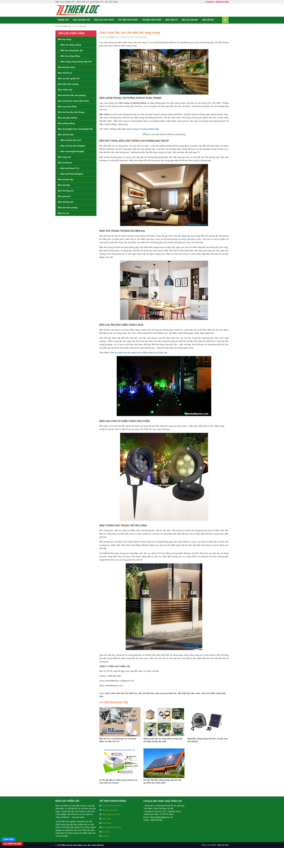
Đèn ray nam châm (67, 106)
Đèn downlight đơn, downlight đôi (75, 129)
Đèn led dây (64, 185)
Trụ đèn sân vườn (151, 20)
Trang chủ (63, 20)
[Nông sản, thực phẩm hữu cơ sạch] (77, 10)
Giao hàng (106, 819)
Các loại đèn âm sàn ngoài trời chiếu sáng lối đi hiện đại (138, 352)
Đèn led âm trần (66, 134)
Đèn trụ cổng (64, 39)
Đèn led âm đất (190, 20)
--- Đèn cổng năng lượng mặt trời (75, 61)
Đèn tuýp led (64, 157)
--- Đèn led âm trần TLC (69, 140)
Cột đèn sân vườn (128, 20)
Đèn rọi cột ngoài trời (69, 78)
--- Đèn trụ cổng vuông (69, 45)
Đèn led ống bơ (66, 190)
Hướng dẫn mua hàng (111, 827)
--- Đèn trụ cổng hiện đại (70, 50)
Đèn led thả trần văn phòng (72, 95)
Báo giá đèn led (81, 20)
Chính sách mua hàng (111, 806)
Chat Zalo (9, 839)
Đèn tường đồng (66, 123)
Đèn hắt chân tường (68, 84)
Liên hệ (105, 836)
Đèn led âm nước (66, 67)
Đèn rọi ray (63, 213)
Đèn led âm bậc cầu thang (71, 112)
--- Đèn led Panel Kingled (70, 174)
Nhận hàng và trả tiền (111, 814)
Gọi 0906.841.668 (12, 843)
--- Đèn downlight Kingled (71, 151)
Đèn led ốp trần (66, 179)
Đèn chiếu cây (65, 89)
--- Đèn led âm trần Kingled (71, 146)
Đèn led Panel (65, 162)
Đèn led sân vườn (104, 20)
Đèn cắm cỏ (171, 20)
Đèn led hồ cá (65, 73)
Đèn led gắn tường (67, 118)
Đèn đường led (65, 202)
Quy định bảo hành (110, 810)
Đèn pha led (64, 196)
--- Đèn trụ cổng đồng (69, 56)
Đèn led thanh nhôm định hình (73, 101)
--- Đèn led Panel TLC (68, 168)
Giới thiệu (106, 832)
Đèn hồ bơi (208, 20)
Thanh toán (107, 823)
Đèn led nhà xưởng (68, 207)
